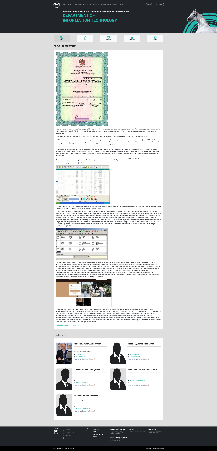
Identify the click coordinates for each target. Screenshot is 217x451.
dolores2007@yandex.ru (83, 408)
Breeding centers (106, 4)
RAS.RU (131, 429)
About (61, 39)
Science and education (81, 4)
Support (95, 436)
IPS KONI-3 (159, 4)
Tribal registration (94, 4)
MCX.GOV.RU (152, 429)
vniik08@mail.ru (69, 435)
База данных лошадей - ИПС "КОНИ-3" (68, 325)
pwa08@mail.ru (80, 356)
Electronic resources (98, 434)
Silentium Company (69, 448)
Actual (85, 39)
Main (64, 4)
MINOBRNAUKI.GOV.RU (117, 429)
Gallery (155, 39)
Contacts (121, 4)
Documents (132, 39)
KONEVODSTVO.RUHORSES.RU (118, 437)
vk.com (66, 438)
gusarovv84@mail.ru (82, 382)
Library (94, 431)
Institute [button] (69, 4)
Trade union (96, 429)
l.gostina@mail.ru (135, 356)
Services (114, 4)
